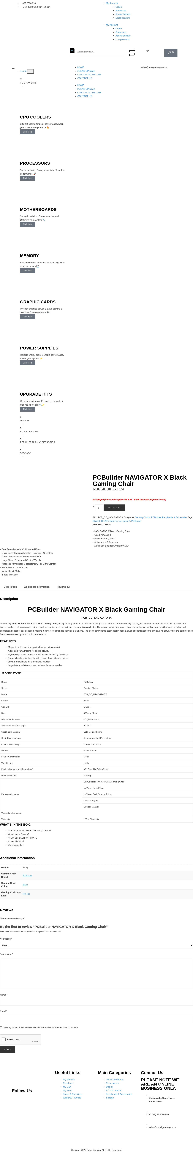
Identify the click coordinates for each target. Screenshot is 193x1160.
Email (3, 1011)
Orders (118, 7)
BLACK (96, 521)
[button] (147, 50)
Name (4, 995)
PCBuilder (156, 517)
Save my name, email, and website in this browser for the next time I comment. (40, 1027)
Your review (6, 954)
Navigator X (124, 521)
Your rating (6, 938)
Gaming (113, 521)
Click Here (27, 132)
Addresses (120, 10)
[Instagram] (26, 1099)
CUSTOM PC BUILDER (89, 74)
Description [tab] (10, 587)
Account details (123, 14)
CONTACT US (84, 78)
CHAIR (104, 521)
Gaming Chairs (142, 517)
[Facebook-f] (46, 1099)
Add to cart (115, 508)
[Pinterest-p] (16, 1099)
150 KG (26, 894)
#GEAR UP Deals (86, 71)
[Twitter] (36, 1099)
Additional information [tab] (37, 587)
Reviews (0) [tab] (63, 587)
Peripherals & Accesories (174, 517)
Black (25, 884)
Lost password (122, 17)
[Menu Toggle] (13, 68)
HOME (80, 67)
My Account (112, 3)
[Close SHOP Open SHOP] (30, 71)
